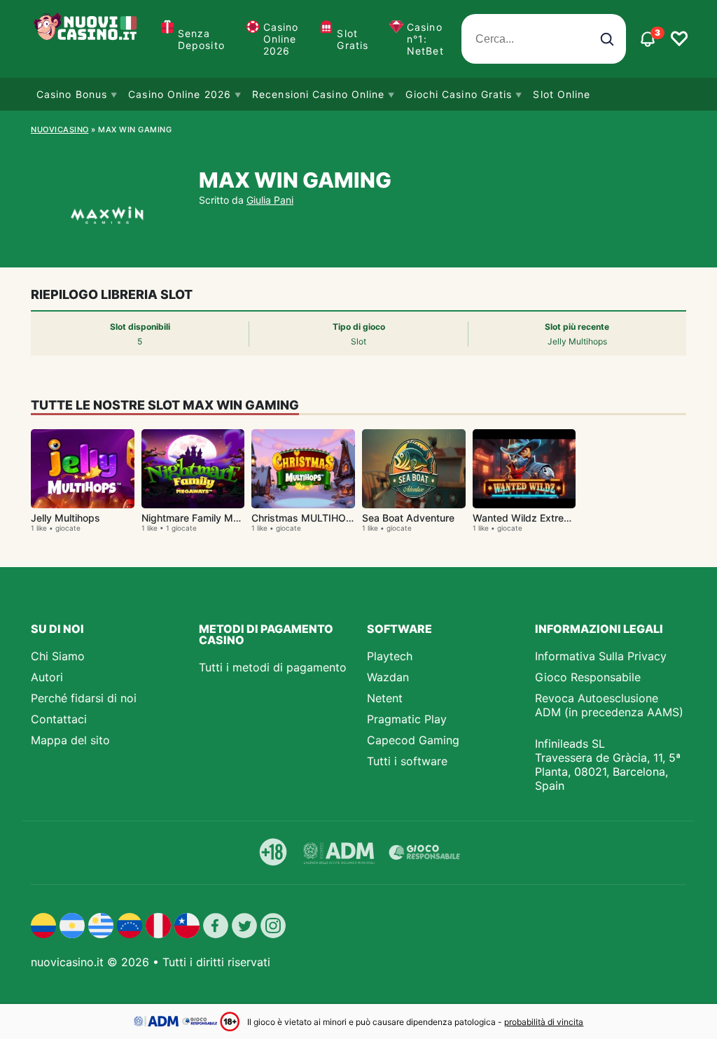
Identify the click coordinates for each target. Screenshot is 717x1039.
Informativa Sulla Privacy (601, 656)
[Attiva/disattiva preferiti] (679, 39)
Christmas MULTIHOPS (304, 518)
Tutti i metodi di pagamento (273, 667)
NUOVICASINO (60, 129)
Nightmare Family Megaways (208, 518)
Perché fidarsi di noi (84, 698)
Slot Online (561, 94)
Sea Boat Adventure (408, 518)
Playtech (389, 656)
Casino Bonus (71, 94)
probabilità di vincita (543, 1022)
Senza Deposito (201, 39)
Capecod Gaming (413, 740)
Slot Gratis (352, 39)
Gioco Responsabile (588, 677)
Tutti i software (407, 761)
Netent (385, 698)
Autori (47, 677)
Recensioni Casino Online (318, 94)
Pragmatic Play (407, 719)
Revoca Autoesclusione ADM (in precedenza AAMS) (609, 705)
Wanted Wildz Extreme (525, 518)
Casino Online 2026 (281, 39)
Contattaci (59, 719)
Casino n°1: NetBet (425, 39)
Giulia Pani (269, 200)
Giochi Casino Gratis (458, 94)
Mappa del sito (70, 740)
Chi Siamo (58, 656)
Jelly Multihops (65, 518)
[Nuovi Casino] (87, 39)
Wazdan (388, 677)
